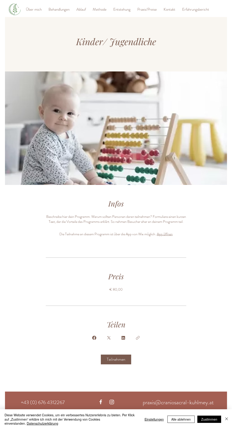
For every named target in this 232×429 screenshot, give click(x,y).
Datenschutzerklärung (42, 423)
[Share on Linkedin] (123, 338)
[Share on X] (108, 338)
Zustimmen (209, 419)
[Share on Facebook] (94, 338)
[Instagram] (112, 402)
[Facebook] (101, 402)
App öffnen (165, 234)
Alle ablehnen (181, 419)
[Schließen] (226, 419)
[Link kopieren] (137, 338)
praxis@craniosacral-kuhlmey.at (178, 402)
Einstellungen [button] (154, 419)
